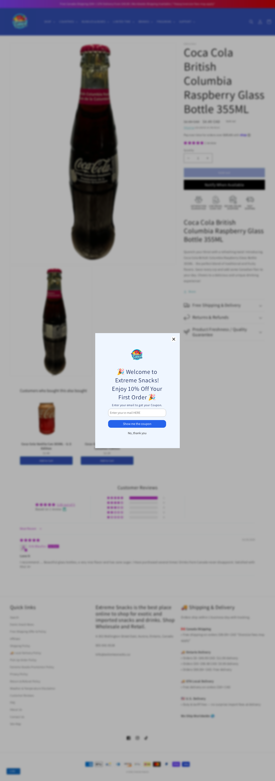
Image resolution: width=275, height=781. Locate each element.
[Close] (174, 339)
